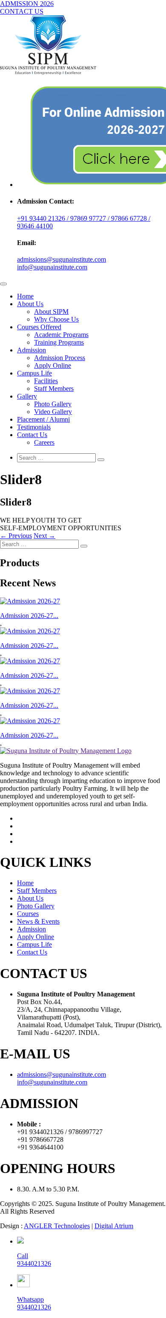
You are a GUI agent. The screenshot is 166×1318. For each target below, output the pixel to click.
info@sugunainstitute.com (52, 267)
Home (25, 296)
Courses (28, 913)
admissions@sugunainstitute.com (61, 259)
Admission (31, 350)
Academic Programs (61, 334)
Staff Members (54, 388)
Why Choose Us (56, 319)
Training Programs (59, 342)
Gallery (27, 396)
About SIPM (51, 311)
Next (44, 535)
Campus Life (34, 373)
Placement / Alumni (43, 419)
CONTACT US (21, 11)
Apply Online (52, 365)
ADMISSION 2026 (27, 3)
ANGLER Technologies (57, 1225)
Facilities (46, 380)
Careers (44, 442)
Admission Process (59, 357)
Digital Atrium (113, 1225)
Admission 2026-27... (29, 615)
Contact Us (32, 434)
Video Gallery (53, 411)
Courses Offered (39, 327)
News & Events (38, 921)
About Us (30, 303)
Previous (16, 535)
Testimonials (34, 427)
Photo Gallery (53, 404)
